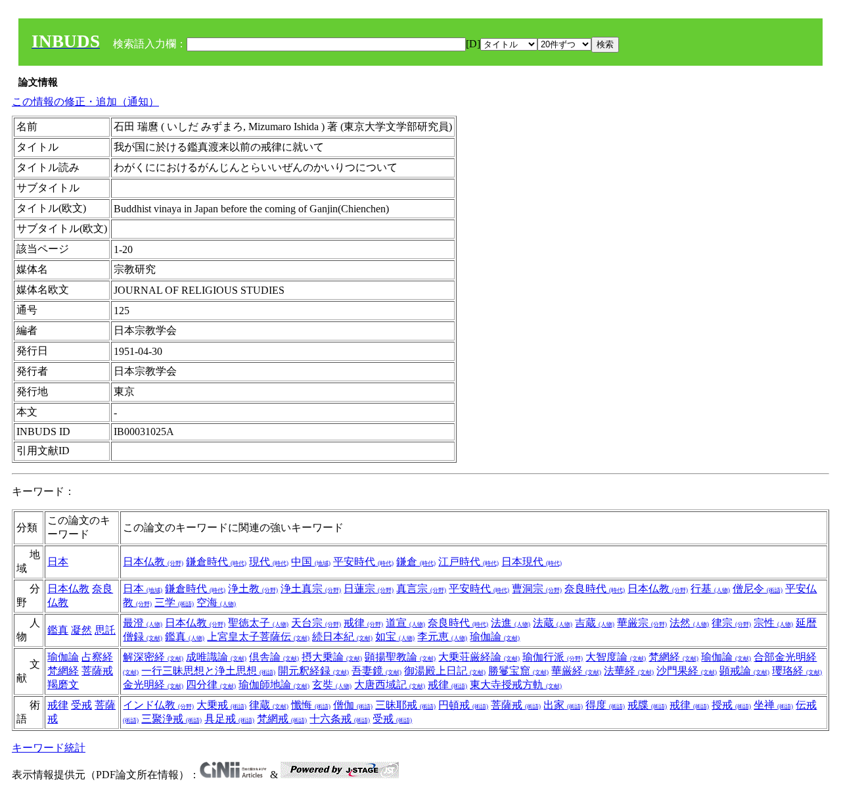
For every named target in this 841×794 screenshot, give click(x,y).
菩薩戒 (516, 705)
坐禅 (773, 705)
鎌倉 (416, 561)
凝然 (81, 630)
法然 (689, 622)
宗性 (773, 622)
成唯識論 (216, 657)
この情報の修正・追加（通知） (85, 101)
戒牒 (647, 705)
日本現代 (531, 561)
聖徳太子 (258, 622)
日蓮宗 (369, 588)
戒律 (363, 622)
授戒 (731, 705)
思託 (105, 630)
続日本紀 (342, 636)
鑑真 (57, 630)
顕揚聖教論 (400, 657)
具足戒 (229, 718)
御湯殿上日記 (445, 670)
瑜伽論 (495, 636)
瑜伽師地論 (274, 684)
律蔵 (268, 705)
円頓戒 (463, 705)
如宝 (395, 636)
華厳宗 (642, 622)
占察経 (97, 657)
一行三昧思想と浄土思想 (208, 670)
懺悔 (310, 705)
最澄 (142, 622)
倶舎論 (274, 657)
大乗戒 (221, 705)
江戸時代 (468, 561)
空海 (216, 602)
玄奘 (332, 684)
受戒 (81, 705)
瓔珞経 (797, 670)
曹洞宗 (537, 588)
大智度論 (615, 657)
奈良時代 (594, 588)
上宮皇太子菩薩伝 (258, 636)
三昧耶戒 (405, 705)
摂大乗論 (332, 657)
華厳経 (576, 670)
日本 (57, 561)
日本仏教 (153, 561)
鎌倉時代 (216, 561)
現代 (268, 561)
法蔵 (552, 622)
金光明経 (153, 684)
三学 (174, 602)
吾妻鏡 (376, 670)
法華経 (629, 670)
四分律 (211, 684)
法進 (510, 622)
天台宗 (316, 622)
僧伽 (353, 705)
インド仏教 (158, 705)
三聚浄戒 (171, 718)
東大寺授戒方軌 (516, 684)
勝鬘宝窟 (518, 670)
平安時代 (363, 561)
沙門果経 (686, 670)
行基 (710, 588)
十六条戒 (339, 718)
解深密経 (153, 657)
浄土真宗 (311, 588)
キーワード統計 (48, 747)
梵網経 (63, 670)
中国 (310, 561)
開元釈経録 (313, 670)
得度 (605, 705)
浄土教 (253, 588)
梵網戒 (282, 718)
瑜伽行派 (552, 657)
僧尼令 (758, 588)
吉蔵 (594, 622)
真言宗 (421, 588)
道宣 (405, 622)
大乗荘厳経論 (479, 657)
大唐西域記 (389, 684)
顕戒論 (744, 670)
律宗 (731, 622)
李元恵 (442, 636)
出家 (563, 705)
